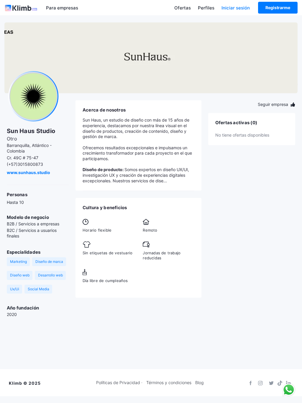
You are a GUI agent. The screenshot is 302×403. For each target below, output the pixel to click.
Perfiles (206, 8)
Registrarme (277, 7)
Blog (199, 382)
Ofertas (182, 8)
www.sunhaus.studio (28, 172)
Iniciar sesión (235, 8)
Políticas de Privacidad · (119, 382)
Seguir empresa (273, 104)
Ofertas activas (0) (236, 122)
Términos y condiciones (168, 382)
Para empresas (62, 8)
